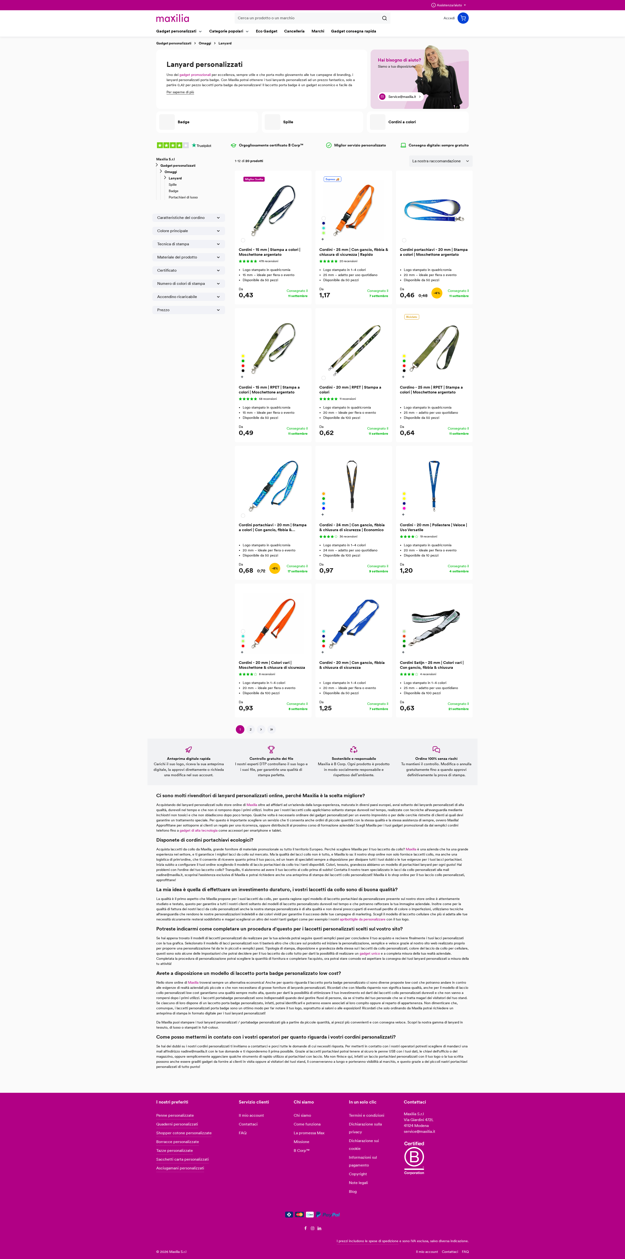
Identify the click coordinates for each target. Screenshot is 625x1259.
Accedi (449, 18)
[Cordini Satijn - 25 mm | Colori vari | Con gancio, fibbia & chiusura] (434, 622)
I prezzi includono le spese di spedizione (367, 1241)
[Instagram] (313, 1229)
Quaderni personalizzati (177, 1124)
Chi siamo (302, 1115)
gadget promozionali (195, 75)
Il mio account (251, 1115)
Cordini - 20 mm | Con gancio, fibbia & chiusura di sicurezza (352, 665)
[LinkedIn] (319, 1229)
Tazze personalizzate (174, 1150)
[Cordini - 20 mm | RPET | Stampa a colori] (353, 346)
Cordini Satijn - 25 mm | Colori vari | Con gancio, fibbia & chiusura (432, 665)
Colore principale (172, 230)
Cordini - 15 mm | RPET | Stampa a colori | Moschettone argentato (269, 389)
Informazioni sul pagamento (363, 1161)
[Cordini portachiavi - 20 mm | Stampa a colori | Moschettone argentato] (434, 209)
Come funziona (307, 1124)
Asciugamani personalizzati (180, 1168)
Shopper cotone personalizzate (184, 1133)
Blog (353, 1191)
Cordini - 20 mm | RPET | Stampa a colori (350, 389)
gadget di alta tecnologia (199, 830)
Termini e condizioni (366, 1115)
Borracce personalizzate (177, 1141)
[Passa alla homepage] (172, 18)
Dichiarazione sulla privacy (365, 1128)
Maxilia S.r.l (165, 159)
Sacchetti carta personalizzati (182, 1159)
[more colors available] (323, 239)
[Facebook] (306, 1229)
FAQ (243, 1133)
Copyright (358, 1174)
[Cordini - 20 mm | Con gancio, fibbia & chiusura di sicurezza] (353, 622)
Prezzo (163, 310)
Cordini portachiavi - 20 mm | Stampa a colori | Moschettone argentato (434, 252)
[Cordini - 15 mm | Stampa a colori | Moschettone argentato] (273, 209)
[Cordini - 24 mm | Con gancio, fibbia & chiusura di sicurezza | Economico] (353, 484)
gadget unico (370, 953)
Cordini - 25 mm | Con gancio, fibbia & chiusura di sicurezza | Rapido (353, 252)
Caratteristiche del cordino (181, 217)
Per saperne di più (180, 92)
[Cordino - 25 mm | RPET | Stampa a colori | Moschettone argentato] (434, 346)
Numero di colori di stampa (181, 283)
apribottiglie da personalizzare (362, 919)
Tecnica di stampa (173, 244)
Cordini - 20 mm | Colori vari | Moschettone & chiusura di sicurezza (272, 665)
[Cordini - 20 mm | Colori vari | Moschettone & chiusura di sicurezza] (273, 622)
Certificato (167, 270)
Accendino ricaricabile (177, 296)
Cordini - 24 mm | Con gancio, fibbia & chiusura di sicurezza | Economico (352, 527)
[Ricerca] (384, 18)
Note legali (358, 1182)
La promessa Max (309, 1133)
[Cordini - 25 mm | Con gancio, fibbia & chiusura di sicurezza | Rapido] (353, 209)
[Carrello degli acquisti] (463, 18)
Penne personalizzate (175, 1115)
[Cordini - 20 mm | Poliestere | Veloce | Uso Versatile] (434, 484)
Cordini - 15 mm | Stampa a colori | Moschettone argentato (269, 252)
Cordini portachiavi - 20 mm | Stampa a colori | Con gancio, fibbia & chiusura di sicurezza (273, 527)
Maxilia (252, 805)
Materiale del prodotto (177, 257)
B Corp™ (302, 1150)
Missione (301, 1141)
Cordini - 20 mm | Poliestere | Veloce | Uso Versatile (433, 527)
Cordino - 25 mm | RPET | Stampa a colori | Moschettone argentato (431, 389)
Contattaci (248, 1124)
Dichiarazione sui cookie (364, 1144)
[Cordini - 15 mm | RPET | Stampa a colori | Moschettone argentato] (273, 346)
